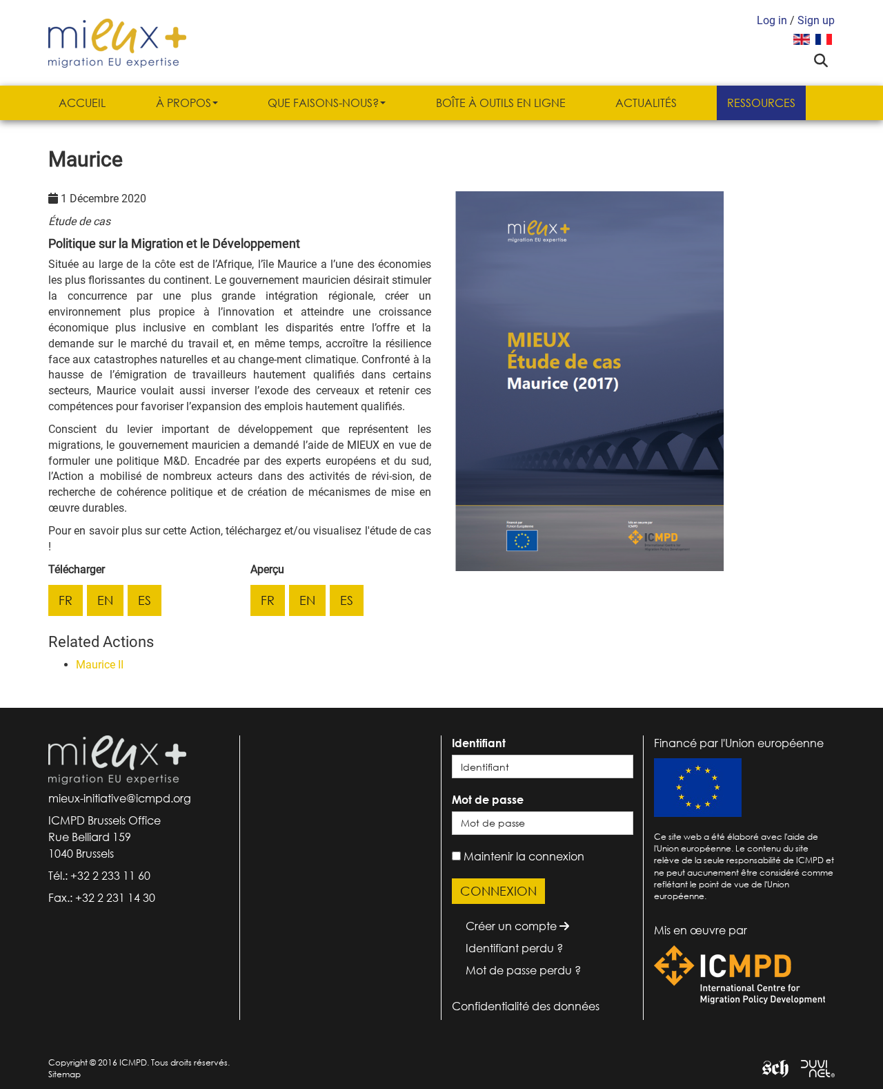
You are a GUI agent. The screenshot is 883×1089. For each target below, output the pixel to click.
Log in (772, 20)
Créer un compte (512, 926)
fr (65, 600)
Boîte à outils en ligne (501, 103)
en (105, 600)
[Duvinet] (813, 1067)
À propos (183, 103)
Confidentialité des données (525, 1006)
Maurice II (99, 664)
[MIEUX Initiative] (117, 41)
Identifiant (479, 743)
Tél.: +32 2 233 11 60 (99, 876)
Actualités (646, 103)
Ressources (761, 103)
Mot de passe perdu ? (523, 970)
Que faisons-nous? (323, 103)
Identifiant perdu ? (514, 948)
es (144, 600)
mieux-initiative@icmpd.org (119, 798)
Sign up (816, 20)
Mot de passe (488, 800)
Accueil (82, 103)
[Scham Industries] (770, 1067)
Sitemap (64, 1074)
